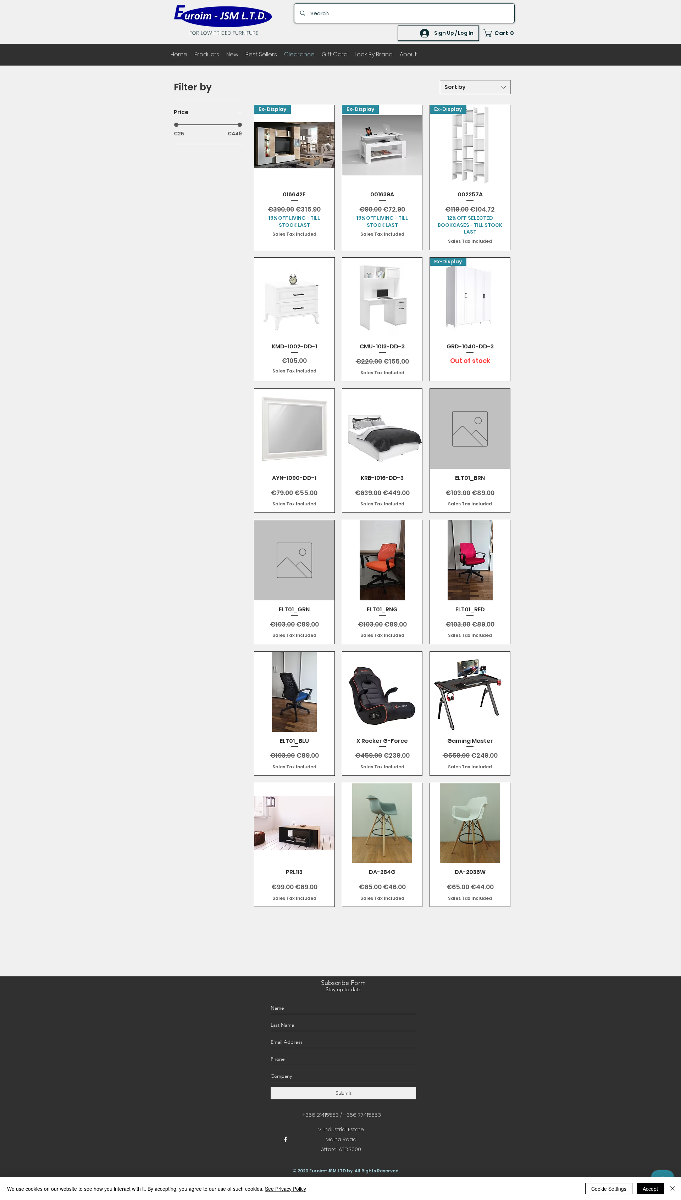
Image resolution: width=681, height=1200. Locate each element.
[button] (499, 33)
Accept (650, 1188)
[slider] (176, 124)
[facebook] (285, 1139)
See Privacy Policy (285, 1188)
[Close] (672, 1188)
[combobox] (475, 87)
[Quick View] (294, 298)
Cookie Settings (608, 1188)
